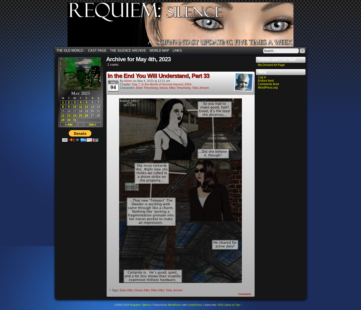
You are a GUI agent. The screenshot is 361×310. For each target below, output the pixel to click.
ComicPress (194, 304)
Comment (245, 294)
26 (86, 115)
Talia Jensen (200, 88)
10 (74, 106)
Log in (262, 77)
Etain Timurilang (147, 88)
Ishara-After (142, 290)
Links (177, 50)
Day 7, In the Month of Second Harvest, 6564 (162, 84)
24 (74, 115)
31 (74, 120)
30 (68, 120)
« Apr (69, 124)
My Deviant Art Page (271, 65)
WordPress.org (268, 87)
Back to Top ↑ (233, 304)
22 (63, 115)
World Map (159, 50)
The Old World (70, 50)
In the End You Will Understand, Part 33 (158, 75)
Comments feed (268, 84)
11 (80, 106)
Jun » (92, 124)
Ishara (163, 88)
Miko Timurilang (180, 88)
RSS (220, 304)
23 (68, 115)
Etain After (126, 290)
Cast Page (97, 50)
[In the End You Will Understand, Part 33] (180, 282)
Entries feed (266, 80)
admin (128, 81)
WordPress (174, 304)
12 (86, 106)
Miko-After (157, 290)
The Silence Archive (128, 50)
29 (63, 120)
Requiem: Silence (188, 26)
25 (80, 115)
